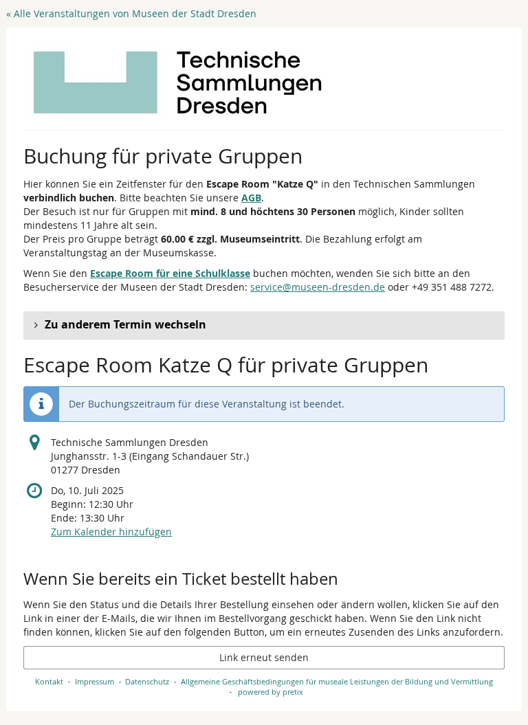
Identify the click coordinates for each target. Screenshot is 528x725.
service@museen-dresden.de (317, 286)
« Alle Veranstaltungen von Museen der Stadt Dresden (131, 13)
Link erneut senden (264, 657)
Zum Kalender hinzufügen (111, 531)
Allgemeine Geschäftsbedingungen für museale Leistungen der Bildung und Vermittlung (337, 681)
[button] (264, 325)
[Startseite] (177, 82)
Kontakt (49, 681)
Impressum (94, 681)
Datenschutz (147, 681)
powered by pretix (270, 692)
